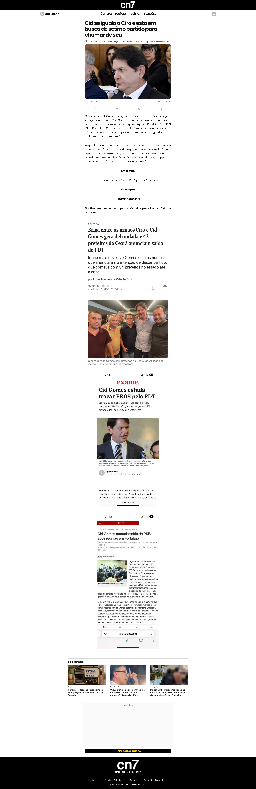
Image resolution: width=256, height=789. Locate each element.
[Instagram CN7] (42, 14)
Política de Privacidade (154, 780)
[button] (161, 109)
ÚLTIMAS (107, 14)
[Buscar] (214, 14)
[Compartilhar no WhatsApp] (139, 109)
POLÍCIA (120, 14)
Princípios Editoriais (113, 780)
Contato (133, 780)
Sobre (94, 780)
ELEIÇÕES (150, 14)
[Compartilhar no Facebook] (95, 109)
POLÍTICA (135, 14)
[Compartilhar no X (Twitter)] (117, 109)
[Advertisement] (128, 726)
